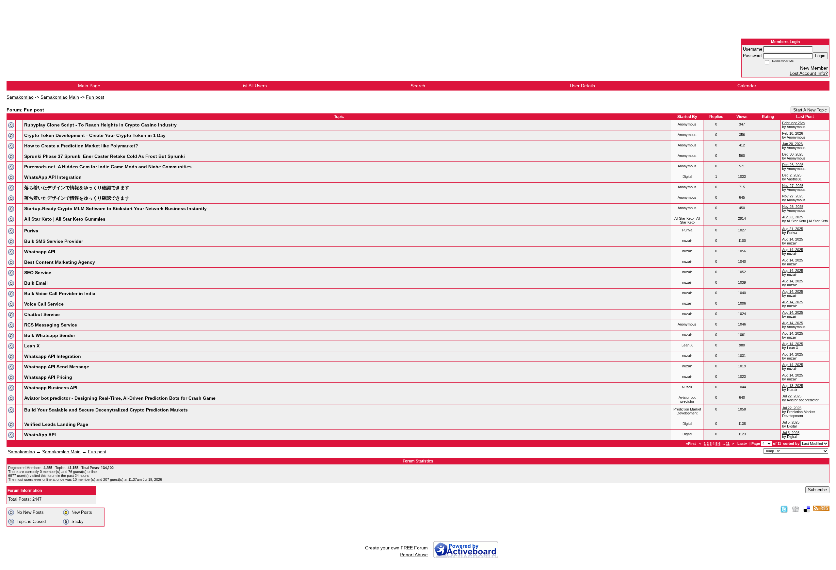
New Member (814, 68)
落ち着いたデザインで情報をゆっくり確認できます (76, 187)
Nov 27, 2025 (792, 186)
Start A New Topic (810, 110)
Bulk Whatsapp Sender (49, 335)
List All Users (253, 85)
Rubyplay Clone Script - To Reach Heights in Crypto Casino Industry (100, 124)
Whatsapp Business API (50, 387)
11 (728, 443)
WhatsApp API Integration (53, 177)
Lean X (32, 345)
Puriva (31, 230)
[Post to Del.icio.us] (807, 508)
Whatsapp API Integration (52, 356)
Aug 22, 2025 (792, 217)
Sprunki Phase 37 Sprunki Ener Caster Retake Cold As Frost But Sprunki (104, 156)
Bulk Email (36, 283)
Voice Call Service (44, 304)
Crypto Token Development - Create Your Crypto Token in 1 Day (95, 135)
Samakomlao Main (59, 97)
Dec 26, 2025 (792, 165)
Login (820, 55)
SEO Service (37, 272)
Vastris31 (794, 179)
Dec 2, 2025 (791, 175)
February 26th (793, 123)
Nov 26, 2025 (792, 207)
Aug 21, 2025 (792, 229)
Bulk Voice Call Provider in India (59, 293)
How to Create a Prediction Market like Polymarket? (81, 145)
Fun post (95, 97)
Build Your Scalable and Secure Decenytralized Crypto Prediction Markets (106, 409)
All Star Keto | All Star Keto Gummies (64, 219)
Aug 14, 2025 (792, 239)
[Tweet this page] (784, 508)
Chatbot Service (42, 314)
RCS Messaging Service (50, 324)
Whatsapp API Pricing (48, 377)
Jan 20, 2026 (792, 144)
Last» (742, 443)
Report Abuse (414, 554)
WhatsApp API (40, 434)
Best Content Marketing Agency (59, 262)
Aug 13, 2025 (792, 386)
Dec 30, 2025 (792, 154)
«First (691, 443)
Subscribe (817, 489)
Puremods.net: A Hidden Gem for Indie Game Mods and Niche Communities (108, 166)
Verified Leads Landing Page (56, 424)
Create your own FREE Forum (396, 547)
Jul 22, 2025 (791, 396)
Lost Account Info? (809, 73)
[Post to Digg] (795, 508)
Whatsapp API (39, 251)
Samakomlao (20, 97)
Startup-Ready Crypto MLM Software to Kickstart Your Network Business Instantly (115, 208)
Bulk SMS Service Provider (53, 241)
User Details (582, 85)
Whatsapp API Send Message (56, 366)
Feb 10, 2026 (792, 133)
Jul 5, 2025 (790, 422)
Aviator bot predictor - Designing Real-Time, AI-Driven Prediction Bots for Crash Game (120, 398)
